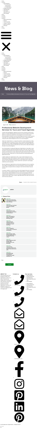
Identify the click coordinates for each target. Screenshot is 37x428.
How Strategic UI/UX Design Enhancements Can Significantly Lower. (11, 235)
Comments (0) (13, 125)
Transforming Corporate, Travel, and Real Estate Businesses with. (11, 248)
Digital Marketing (6, 9)
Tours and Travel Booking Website (8, 5)
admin (6, 122)
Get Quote (3, 17)
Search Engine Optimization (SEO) (7, 11)
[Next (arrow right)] (1, 427)
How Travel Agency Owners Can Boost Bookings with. (10, 217)
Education (5, 20)
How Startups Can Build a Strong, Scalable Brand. (11, 206)
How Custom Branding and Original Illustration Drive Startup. (11, 200)
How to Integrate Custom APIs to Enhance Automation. (11, 229)
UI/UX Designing (6, 13)
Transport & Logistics (7, 23)
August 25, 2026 (5, 125)
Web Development (7, 3)
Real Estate (5, 25)
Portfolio (3, 15)
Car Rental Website (8, 7)
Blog (2, 27)
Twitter (28, 182)
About (3, 14)
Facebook (25, 182)
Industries (3, 18)
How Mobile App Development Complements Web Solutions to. (10, 255)
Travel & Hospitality (7, 22)
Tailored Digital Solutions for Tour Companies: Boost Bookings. (10, 223)
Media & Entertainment (7, 19)
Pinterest (34, 182)
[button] (6, 41)
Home (3, 1)
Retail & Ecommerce (7, 24)
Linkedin (31, 182)
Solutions (3, 2)
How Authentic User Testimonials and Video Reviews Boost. (11, 211)
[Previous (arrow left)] (0, 427)
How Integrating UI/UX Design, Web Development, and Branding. (11, 242)
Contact (3, 28)
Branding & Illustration (7, 8)
